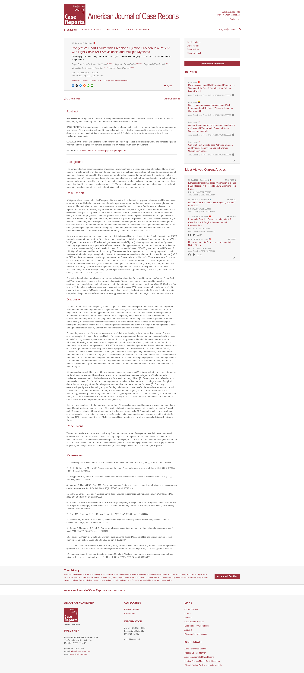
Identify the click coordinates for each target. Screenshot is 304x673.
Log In (222, 29)
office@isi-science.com (80, 651)
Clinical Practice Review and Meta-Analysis (203, 665)
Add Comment (172, 98)
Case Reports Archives (194, 622)
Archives (188, 618)
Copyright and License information (116, 80)
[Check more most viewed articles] (234, 258)
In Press (187, 613)
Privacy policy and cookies (195, 634)
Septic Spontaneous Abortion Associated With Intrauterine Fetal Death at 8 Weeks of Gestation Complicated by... (210, 108)
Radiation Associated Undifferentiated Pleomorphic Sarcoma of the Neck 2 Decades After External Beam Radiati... (211, 88)
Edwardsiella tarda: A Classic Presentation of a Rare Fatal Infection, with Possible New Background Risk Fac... (212, 186)
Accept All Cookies (227, 576)
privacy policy (165, 580)
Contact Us (234, 19)
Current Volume (191, 609)
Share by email (194, 53)
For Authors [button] (113, 29)
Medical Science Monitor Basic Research (202, 661)
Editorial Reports (131, 609)
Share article (193, 49)
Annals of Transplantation (195, 649)
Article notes (95, 80)
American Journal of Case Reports (199, 657)
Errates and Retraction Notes (196, 626)
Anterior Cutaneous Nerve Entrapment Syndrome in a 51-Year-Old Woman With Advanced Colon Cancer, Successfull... (211, 128)
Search (235, 29)
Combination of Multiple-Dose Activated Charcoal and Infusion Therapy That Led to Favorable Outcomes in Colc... (210, 148)
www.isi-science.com (78, 654)
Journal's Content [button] (91, 29)
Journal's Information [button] (137, 29)
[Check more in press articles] (234, 161)
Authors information (79, 80)
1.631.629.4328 (233, 12)
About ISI (188, 630)
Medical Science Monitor (195, 653)
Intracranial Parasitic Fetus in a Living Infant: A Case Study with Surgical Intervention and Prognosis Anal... (209, 222)
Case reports (129, 613)
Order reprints (193, 46)
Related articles (194, 42)
